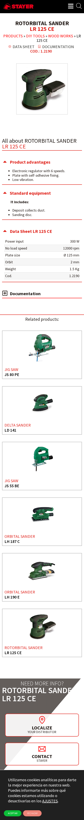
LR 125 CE (13, 652)
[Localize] (42, 720)
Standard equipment (30, 193)
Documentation (25, 293)
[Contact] (42, 748)
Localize (42, 728)
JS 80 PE (11, 374)
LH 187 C (12, 541)
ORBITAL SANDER (19, 536)
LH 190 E (12, 597)
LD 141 (10, 430)
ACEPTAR (12, 813)
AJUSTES (50, 800)
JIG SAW (11, 369)
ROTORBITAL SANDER (23, 647)
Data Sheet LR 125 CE (31, 231)
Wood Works (60, 35)
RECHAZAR (32, 813)
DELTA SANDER (17, 425)
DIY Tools (35, 35)
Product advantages (30, 162)
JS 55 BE (11, 485)
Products (13, 35)
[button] (42, 162)
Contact (42, 756)
